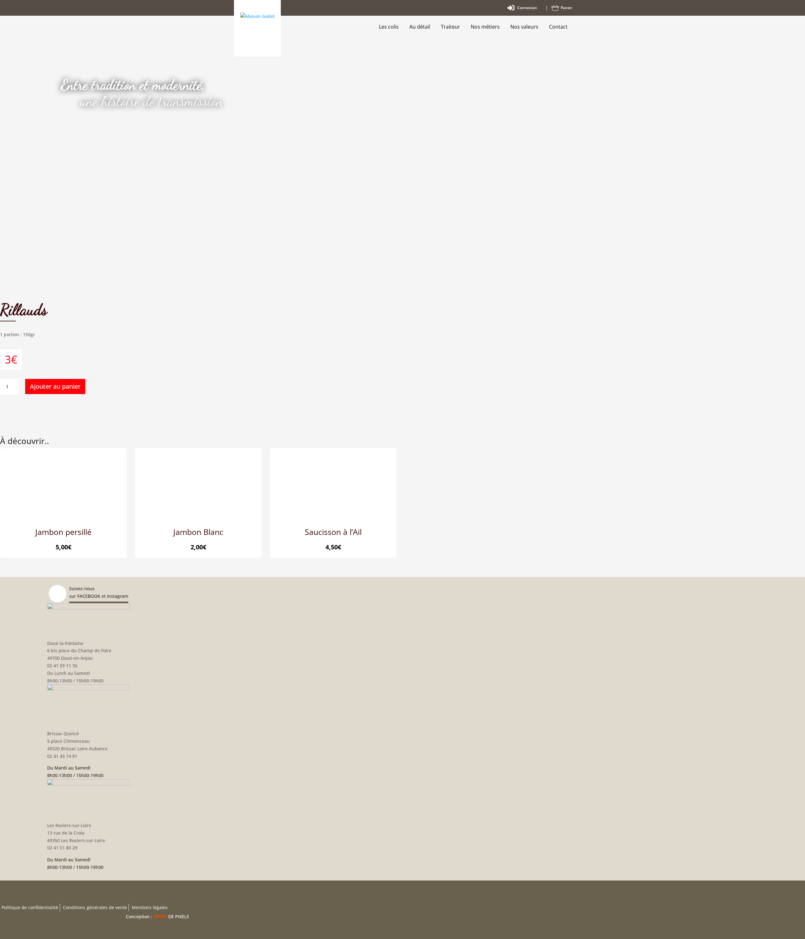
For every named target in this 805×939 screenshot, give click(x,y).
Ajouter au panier (55, 386)
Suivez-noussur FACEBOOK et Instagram (98, 592)
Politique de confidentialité (30, 907)
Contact (558, 26)
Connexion (527, 7)
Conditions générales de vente (95, 907)
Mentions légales (150, 907)
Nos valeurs (524, 26)
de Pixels (171, 917)
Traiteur (450, 26)
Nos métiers (485, 26)
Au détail (419, 26)
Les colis (389, 26)
